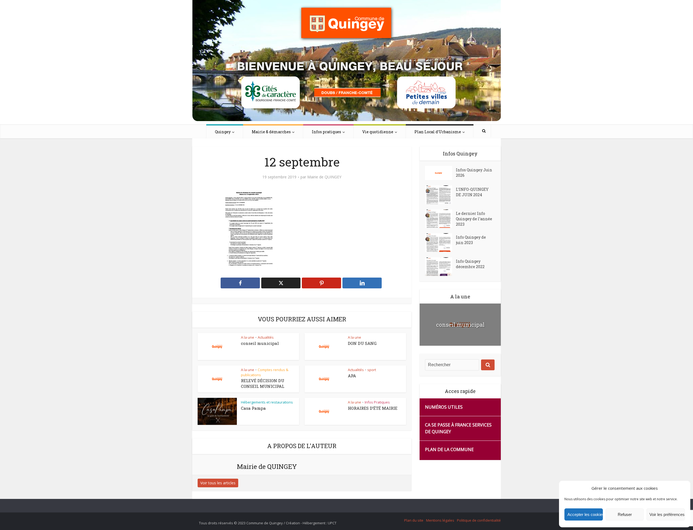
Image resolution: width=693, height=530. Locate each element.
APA (352, 375)
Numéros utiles (444, 407)
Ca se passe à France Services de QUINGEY (458, 428)
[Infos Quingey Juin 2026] (440, 173)
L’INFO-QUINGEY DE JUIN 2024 (472, 192)
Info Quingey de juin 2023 (471, 240)
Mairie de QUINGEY (324, 177)
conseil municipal (260, 343)
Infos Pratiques (377, 402)
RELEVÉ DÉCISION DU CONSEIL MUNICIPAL (262, 383)
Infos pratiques (326, 131)
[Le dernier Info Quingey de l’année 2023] (440, 218)
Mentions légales (440, 520)
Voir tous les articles (218, 482)
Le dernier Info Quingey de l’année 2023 (474, 219)
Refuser (625, 514)
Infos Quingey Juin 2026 (474, 172)
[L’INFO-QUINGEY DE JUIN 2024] (440, 194)
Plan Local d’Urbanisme (437, 131)
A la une (247, 337)
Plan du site (413, 520)
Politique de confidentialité (479, 520)
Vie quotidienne (377, 131)
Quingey (223, 131)
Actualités (266, 337)
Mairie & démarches (271, 131)
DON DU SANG (362, 343)
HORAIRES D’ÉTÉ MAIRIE (372, 408)
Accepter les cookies (585, 514)
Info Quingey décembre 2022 (470, 264)
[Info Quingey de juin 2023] (440, 242)
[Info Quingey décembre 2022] (440, 266)
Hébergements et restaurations (267, 402)
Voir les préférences (667, 514)
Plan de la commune (449, 449)
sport (371, 369)
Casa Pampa (253, 408)
